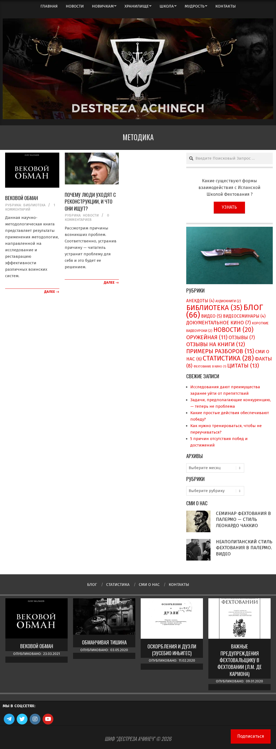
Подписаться (250, 736)
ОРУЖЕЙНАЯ (206, 337)
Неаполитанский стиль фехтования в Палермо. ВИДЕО (244, 548)
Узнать (229, 207)
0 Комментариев (87, 217)
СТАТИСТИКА (228, 358)
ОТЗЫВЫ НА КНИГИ (215, 344)
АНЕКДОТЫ (200, 300)
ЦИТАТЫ (243, 365)
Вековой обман (21, 197)
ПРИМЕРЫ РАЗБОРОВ (220, 351)
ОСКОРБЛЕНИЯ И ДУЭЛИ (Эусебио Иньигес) (171, 650)
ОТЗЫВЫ (242, 338)
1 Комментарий (30, 207)
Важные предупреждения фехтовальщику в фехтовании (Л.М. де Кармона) (240, 660)
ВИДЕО (211, 316)
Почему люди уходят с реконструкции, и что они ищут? (90, 201)
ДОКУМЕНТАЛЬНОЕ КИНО (218, 323)
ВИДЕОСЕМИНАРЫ (244, 316)
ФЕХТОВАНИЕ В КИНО (210, 366)
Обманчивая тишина (104, 642)
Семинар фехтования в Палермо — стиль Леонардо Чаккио (243, 519)
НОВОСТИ (91, 215)
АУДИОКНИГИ (228, 301)
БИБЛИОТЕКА (34, 205)
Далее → (51, 292)
